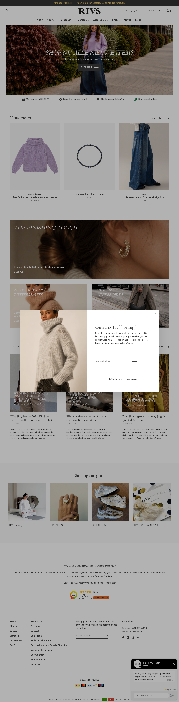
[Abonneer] (133, 361)
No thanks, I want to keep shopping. (123, 379)
